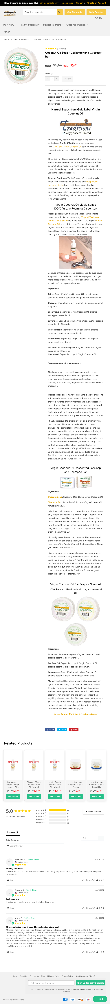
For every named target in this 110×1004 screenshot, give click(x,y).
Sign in (79, 3)
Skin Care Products (21, 39)
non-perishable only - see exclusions (57, 3)
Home (6, 39)
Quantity (48, 73)
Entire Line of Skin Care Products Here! (76, 714)
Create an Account (96, 3)
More (7, 32)
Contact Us (34, 976)
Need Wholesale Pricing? (85, 976)
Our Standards (74, 12)
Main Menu (9, 25)
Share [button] (11, 880)
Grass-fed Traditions (76, 25)
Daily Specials (96, 12)
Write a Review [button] (94, 811)
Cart (101, 18)
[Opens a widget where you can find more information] (100, 999)
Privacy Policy (67, 976)
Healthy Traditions (29, 25)
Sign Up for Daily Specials (90, 982)
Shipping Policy (53, 976)
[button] (98, 880)
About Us (23, 976)
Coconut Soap (55, 497)
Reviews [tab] (11, 832)
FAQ (43, 976)
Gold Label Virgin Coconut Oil (67, 146)
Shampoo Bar (54, 502)
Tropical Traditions (52, 25)
